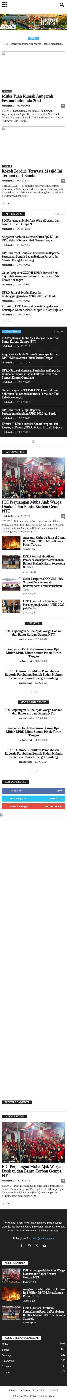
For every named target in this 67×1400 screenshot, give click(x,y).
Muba (5, 1344)
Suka (60, 790)
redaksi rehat (8, 105)
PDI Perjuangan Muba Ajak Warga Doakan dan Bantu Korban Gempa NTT (30, 222)
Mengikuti (56, 798)
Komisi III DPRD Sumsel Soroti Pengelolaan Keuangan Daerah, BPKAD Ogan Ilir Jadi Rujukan (32, 308)
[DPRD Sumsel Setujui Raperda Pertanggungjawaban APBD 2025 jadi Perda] (11, 606)
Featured (7, 166)
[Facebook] (22, 1246)
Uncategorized (9, 497)
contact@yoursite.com (41, 1238)
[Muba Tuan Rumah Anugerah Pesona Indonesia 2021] (33, 72)
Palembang (8, 1361)
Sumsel (6, 1349)
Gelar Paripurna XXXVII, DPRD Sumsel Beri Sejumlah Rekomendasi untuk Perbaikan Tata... (43, 584)
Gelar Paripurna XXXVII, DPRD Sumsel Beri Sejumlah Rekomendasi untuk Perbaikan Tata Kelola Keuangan (30, 276)
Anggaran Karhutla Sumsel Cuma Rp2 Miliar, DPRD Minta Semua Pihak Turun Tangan (30, 238)
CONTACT (53, 1390)
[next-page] (8, 203)
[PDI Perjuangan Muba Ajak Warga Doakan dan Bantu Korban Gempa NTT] (33, 477)
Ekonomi (7, 91)
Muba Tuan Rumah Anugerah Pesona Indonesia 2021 (27, 98)
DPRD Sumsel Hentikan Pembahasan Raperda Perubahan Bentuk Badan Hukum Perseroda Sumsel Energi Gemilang (31, 256)
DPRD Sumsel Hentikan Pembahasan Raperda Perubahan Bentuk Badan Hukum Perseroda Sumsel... (44, 562)
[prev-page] (4, 203)
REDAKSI (13, 1390)
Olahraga (7, 1355)
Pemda (5, 1372)
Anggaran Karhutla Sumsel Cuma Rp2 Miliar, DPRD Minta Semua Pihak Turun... (44, 541)
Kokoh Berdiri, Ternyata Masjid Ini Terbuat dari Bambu (32, 173)
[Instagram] (30, 1246)
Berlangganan (54, 806)
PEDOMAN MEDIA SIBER (32, 1390)
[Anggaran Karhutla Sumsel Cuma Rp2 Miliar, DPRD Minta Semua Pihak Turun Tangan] (11, 543)
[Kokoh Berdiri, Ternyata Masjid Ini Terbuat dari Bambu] (33, 146)
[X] (38, 1246)
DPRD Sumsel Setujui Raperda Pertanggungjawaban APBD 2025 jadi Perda (29, 294)
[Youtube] (45, 1246)
